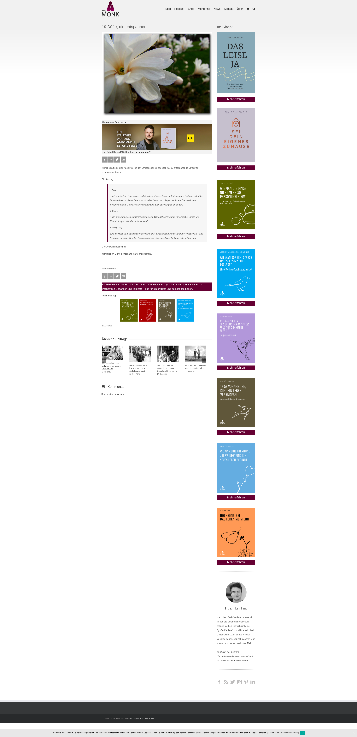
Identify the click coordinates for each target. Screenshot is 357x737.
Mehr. (250, 643)
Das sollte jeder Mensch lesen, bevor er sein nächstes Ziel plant (139, 368)
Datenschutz (149, 718)
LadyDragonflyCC (112, 268)
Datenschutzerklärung (289, 733)
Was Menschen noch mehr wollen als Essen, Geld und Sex (111, 366)
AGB (141, 718)
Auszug (109, 179)
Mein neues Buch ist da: (114, 122)
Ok (303, 733)
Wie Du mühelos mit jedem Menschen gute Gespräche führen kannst (167, 368)
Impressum (134, 718)
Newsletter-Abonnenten (236, 660)
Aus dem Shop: (109, 295)
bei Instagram (142, 152)
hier (124, 247)
